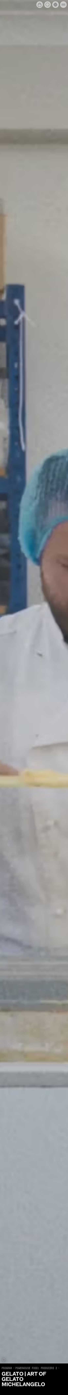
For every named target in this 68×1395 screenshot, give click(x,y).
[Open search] (47, 4)
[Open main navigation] (63, 4)
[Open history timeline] (55, 4)
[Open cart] (39, 4)
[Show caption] (3, 1359)
